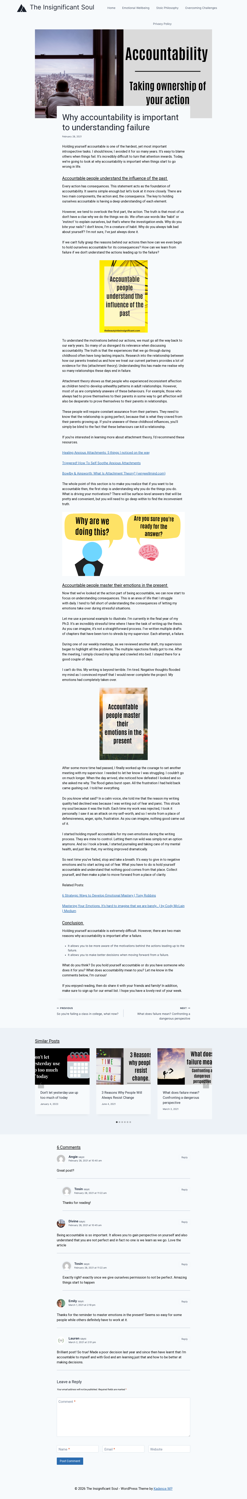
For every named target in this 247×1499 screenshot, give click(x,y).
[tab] (117, 1122)
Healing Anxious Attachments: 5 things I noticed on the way (106, 453)
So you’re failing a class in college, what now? (87, 1011)
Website (156, 1449)
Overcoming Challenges (201, 8)
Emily (73, 1301)
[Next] (206, 1083)
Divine (73, 1221)
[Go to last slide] (41, 1083)
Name (64, 1449)
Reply (184, 1157)
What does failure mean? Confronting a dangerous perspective (163, 1013)
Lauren (74, 1338)
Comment (66, 1402)
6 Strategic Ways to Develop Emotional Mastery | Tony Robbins (109, 895)
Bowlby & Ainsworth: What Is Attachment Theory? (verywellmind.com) (114, 473)
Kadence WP (163, 1489)
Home (111, 8)
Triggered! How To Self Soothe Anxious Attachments (101, 463)
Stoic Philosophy (167, 8)
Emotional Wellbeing (135, 8)
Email (109, 1449)
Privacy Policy (162, 24)
